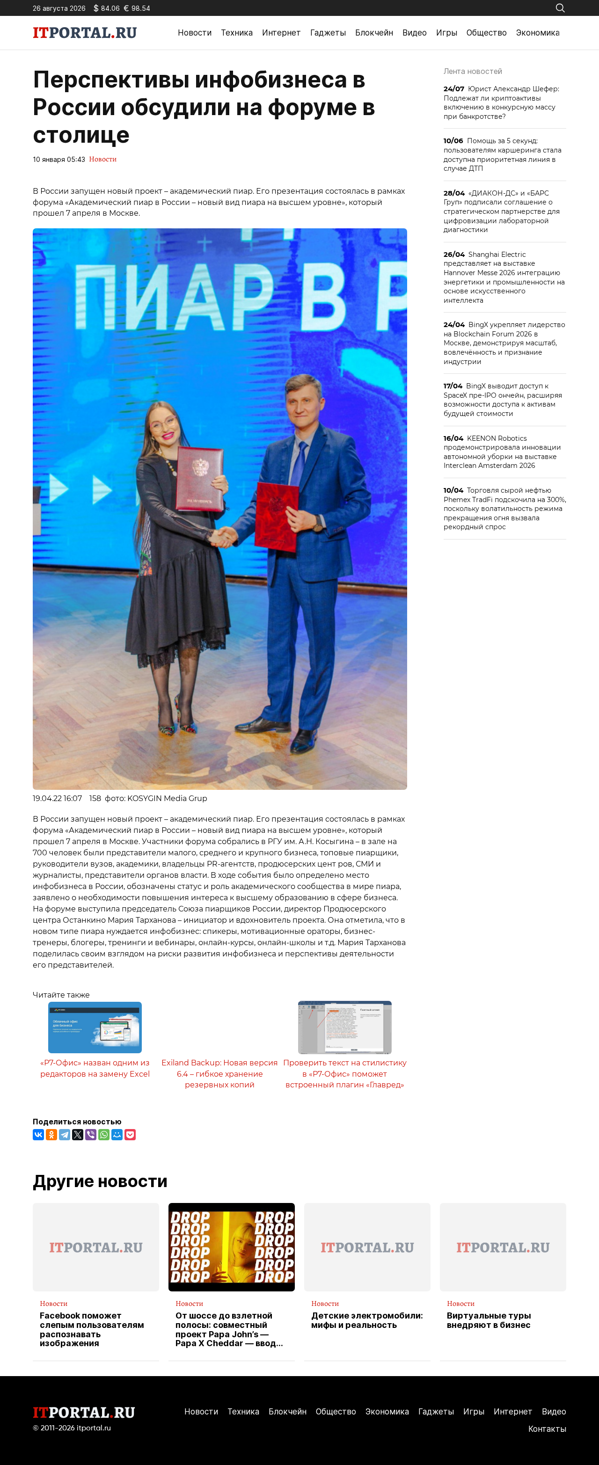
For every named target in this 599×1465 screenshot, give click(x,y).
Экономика (538, 32)
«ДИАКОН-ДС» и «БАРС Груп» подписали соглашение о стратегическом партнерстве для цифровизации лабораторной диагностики (502, 211)
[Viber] (90, 1134)
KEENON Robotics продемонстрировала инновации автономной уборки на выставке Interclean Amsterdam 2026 (502, 452)
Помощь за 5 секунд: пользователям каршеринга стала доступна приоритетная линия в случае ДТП (503, 154)
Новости (195, 32)
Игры (446, 32)
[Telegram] (64, 1134)
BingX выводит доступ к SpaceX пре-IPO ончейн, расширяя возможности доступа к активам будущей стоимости (503, 399)
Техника (237, 32)
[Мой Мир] (117, 1134)
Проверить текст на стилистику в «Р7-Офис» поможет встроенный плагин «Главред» (345, 1073)
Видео (414, 32)
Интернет (281, 32)
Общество (487, 32)
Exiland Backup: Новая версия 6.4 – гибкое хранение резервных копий (219, 1073)
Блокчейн (374, 32)
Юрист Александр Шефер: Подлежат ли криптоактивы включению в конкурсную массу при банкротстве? (501, 102)
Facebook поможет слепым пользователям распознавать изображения (92, 1329)
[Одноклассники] (51, 1134)
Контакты (547, 1429)
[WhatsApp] (104, 1134)
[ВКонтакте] (38, 1134)
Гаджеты (328, 32)
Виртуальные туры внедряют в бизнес (489, 1320)
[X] (77, 1134)
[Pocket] (130, 1134)
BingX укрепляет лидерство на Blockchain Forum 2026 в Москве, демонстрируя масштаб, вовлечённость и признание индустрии (504, 342)
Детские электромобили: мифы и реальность (367, 1320)
